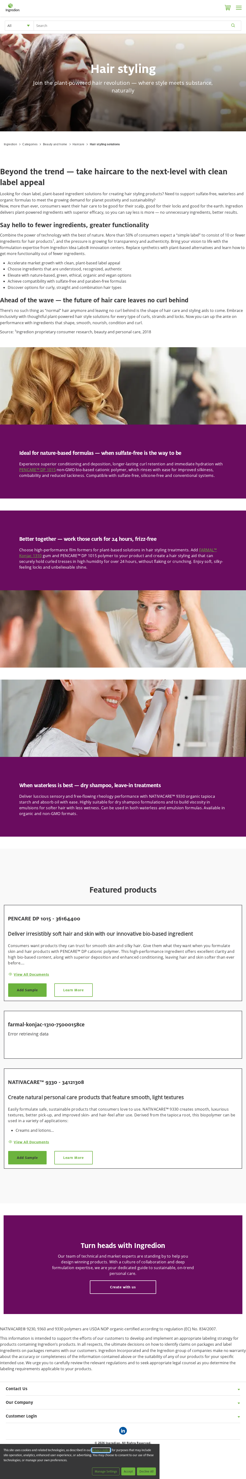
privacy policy (101, 1450)
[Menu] (239, 8)
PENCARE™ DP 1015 (37, 469)
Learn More (73, 990)
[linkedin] (124, 1431)
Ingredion (10, 144)
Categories (29, 144)
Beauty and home (55, 144)
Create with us (123, 1287)
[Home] (13, 12)
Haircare (79, 144)
